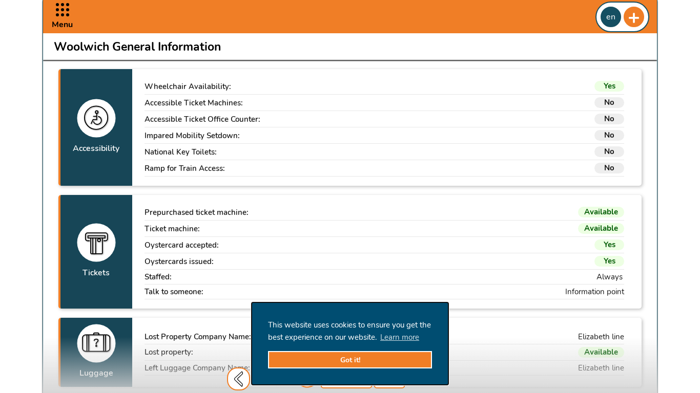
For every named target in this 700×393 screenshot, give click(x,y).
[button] (62, 16)
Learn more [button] (399, 337)
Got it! (350, 360)
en (610, 17)
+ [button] (634, 17)
